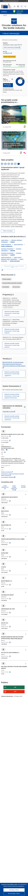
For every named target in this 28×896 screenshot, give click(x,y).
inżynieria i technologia (7, 248)
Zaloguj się (14, 6)
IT (15, 163)
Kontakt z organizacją (8, 472)
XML (15, 687)
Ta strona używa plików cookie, (9, 884)
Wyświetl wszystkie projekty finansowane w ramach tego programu (11, 313)
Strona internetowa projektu (11, 48)
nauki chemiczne (18, 244)
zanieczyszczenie (15, 261)
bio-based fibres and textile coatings (12, 283)
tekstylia (12, 250)
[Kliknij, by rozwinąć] (25, 494)
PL (18, 163)
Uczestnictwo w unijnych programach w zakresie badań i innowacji (12, 474)
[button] (18, 6)
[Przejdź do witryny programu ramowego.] (14, 21)
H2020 (5, 15)
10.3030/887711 (7, 53)
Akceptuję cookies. (14, 890)
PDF (15, 691)
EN (5, 163)
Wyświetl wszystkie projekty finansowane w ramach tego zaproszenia (11, 417)
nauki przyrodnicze (6, 244)
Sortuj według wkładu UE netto (14, 488)
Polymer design (6, 279)
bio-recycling (16, 286)
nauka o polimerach (6, 246)
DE (2, 163)
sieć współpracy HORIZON (10, 477)
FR (12, 163)
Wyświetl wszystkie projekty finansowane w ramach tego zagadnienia (11, 373)
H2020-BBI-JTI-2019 (8, 411)
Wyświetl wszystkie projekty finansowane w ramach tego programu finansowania (11, 396)
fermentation (5, 286)
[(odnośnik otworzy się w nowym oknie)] (6, 5)
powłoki (12, 255)
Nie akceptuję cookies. (14, 893)
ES (8, 163)
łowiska (12, 242)
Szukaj (21, 6)
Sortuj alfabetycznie (5, 486)
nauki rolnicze (5, 240)
